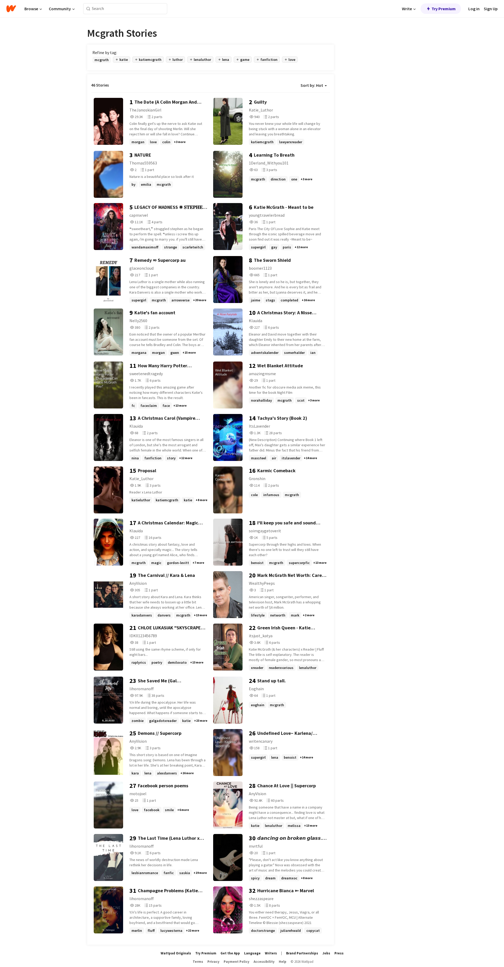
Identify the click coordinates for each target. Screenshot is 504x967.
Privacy (213, 961)
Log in (474, 8)
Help (282, 961)
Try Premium (444, 8)
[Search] (88, 9)
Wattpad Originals (176, 953)
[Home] (11, 8)
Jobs (326, 953)
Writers (271, 953)
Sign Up (491, 8)
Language (252, 953)
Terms (198, 961)
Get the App (230, 953)
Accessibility (264, 961)
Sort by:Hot (312, 85)
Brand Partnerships (302, 953)
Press (339, 953)
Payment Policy (236, 961)
